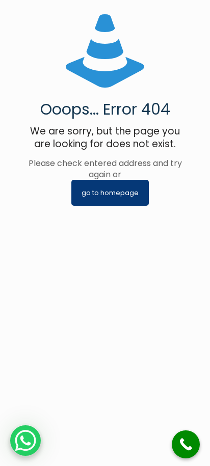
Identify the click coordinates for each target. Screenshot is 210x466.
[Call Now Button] (186, 444)
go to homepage (110, 193)
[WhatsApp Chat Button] (25, 440)
